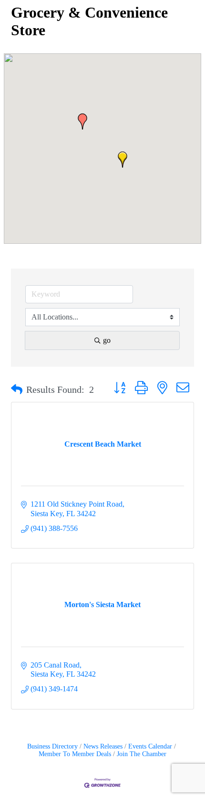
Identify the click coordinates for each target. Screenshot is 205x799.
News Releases (103, 746)
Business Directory (52, 746)
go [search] (107, 340)
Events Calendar (150, 746)
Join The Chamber (141, 754)
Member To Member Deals (75, 754)
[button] (82, 121)
